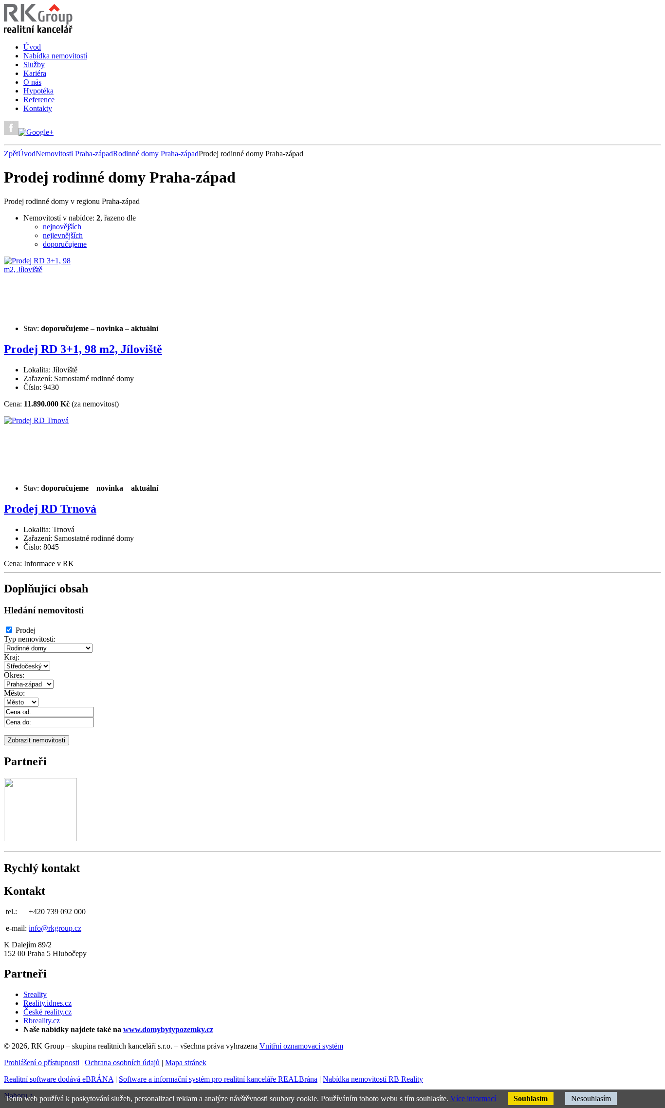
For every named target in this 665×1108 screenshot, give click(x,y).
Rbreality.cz (41, 1020)
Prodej (26, 630)
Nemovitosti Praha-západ (74, 153)
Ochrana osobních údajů (122, 1062)
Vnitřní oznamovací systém (301, 1046)
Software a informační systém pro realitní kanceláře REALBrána (218, 1079)
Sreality (35, 994)
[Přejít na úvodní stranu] (38, 30)
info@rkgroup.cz (55, 928)
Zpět (11, 153)
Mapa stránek (185, 1062)
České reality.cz (47, 1012)
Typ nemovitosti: (29, 639)
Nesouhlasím (591, 1098)
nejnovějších (62, 226)
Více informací (473, 1098)
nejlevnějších (63, 235)
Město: (14, 693)
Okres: (14, 675)
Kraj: (11, 657)
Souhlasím (531, 1098)
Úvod (27, 153)
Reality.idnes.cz (47, 1003)
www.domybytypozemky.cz (168, 1029)
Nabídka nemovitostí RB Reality (373, 1079)
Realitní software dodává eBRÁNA (58, 1079)
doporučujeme (65, 244)
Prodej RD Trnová (50, 508)
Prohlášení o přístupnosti (41, 1062)
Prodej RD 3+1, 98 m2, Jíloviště (83, 349)
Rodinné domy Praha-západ (156, 153)
